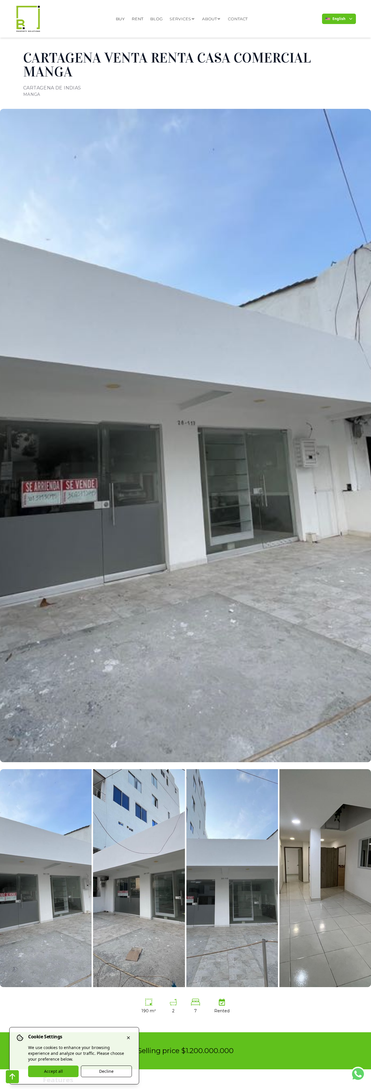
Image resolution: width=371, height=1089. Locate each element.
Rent (137, 18)
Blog (156, 18)
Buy (120, 18)
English (338, 18)
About (209, 18)
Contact (238, 18)
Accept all (53, 1071)
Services (180, 18)
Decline (106, 1071)
